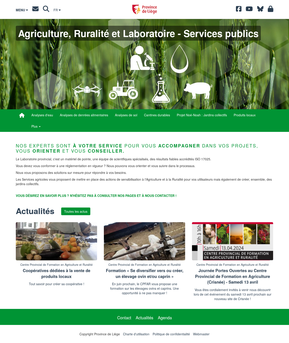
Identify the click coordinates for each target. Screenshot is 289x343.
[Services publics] (22, 115)
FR (56, 10)
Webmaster (201, 334)
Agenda (165, 317)
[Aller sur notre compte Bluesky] (260, 10)
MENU (21, 10)
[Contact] (35, 10)
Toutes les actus (75, 211)
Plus (34, 126)
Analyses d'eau (42, 115)
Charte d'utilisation (136, 334)
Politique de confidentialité (171, 334)
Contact (124, 317)
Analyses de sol (126, 115)
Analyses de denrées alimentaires (84, 115)
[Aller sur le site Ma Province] (270, 10)
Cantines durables (157, 115)
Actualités (144, 317)
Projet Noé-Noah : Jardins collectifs (202, 115)
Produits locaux (245, 115)
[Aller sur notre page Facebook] (239, 10)
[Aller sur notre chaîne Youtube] (249, 10)
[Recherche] (46, 10)
